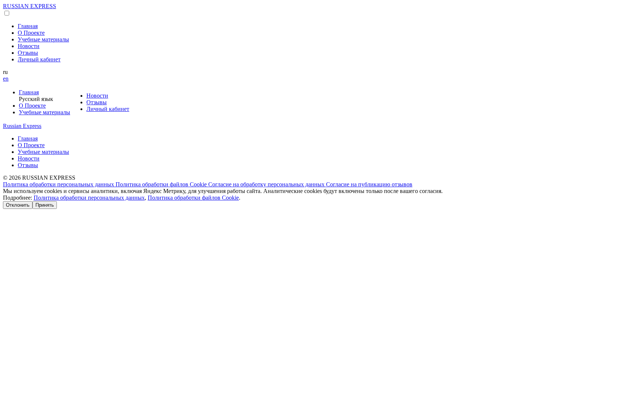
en (5, 78)
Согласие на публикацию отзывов (369, 184)
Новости (29, 46)
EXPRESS (29, 6)
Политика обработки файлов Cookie (162, 184)
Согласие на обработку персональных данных (267, 184)
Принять (44, 205)
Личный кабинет (39, 59)
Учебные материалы (43, 39)
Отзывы (28, 53)
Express (22, 126)
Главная (28, 26)
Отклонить (18, 205)
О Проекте (31, 33)
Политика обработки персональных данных (59, 184)
